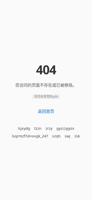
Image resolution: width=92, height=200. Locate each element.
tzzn (37, 128)
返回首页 (46, 111)
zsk (77, 136)
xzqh (56, 136)
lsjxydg (24, 128)
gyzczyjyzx (65, 128)
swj (67, 136)
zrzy (48, 128)
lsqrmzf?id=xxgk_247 (30, 136)
